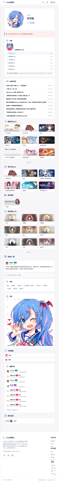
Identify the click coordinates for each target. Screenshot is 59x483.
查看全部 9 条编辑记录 (12, 410)
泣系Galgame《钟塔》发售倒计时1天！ (15, 92)
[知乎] (12, 455)
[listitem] (29, 371)
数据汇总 (53, 471)
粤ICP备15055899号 (42, 480)
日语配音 (19, 285)
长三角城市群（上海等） (29, 285)
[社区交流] (55, 470)
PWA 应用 (53, 468)
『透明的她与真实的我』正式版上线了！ (15, 112)
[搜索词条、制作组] (43, 2)
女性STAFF (38, 285)
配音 (8, 285)
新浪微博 (53, 441)
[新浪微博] (4, 455)
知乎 (52, 446)
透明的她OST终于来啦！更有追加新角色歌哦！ (16, 99)
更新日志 (53, 460)
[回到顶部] (55, 479)
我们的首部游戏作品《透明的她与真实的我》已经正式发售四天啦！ (21, 109)
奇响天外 (21, 288)
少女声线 (9, 288)
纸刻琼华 (11, 262)
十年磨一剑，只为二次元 (11, 89)
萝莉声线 (45, 285)
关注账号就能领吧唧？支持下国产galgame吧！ (17, 116)
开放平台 (53, 465)
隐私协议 (53, 457)
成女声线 (15, 288)
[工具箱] (55, 474)
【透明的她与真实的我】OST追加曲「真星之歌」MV (18, 95)
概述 (52, 451)
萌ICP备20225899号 (52, 480)
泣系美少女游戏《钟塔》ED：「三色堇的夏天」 (16, 85)
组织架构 (53, 454)
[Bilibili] (8, 455)
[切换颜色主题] (47, 2)
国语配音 (13, 285)
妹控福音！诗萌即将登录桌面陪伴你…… (15, 105)
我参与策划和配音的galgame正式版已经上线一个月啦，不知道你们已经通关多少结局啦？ (26, 102)
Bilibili (52, 443)
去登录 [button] (19, 275)
